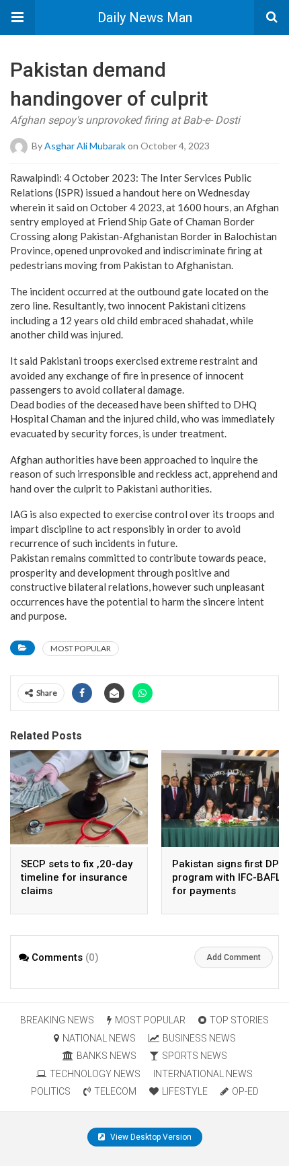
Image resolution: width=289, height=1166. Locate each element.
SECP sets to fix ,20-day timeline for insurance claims (76, 877)
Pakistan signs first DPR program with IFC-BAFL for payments (229, 877)
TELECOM (115, 1091)
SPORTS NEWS (194, 1055)
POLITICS (51, 1091)
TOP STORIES (239, 1020)
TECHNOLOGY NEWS (95, 1073)
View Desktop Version (150, 1137)
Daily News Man (144, 17)
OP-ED (245, 1091)
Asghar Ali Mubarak (85, 145)
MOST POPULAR (80, 648)
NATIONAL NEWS (99, 1038)
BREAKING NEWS (57, 1020)
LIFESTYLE (185, 1091)
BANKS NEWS (106, 1055)
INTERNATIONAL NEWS (203, 1073)
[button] (17, 17)
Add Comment (233, 957)
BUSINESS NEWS (199, 1038)
